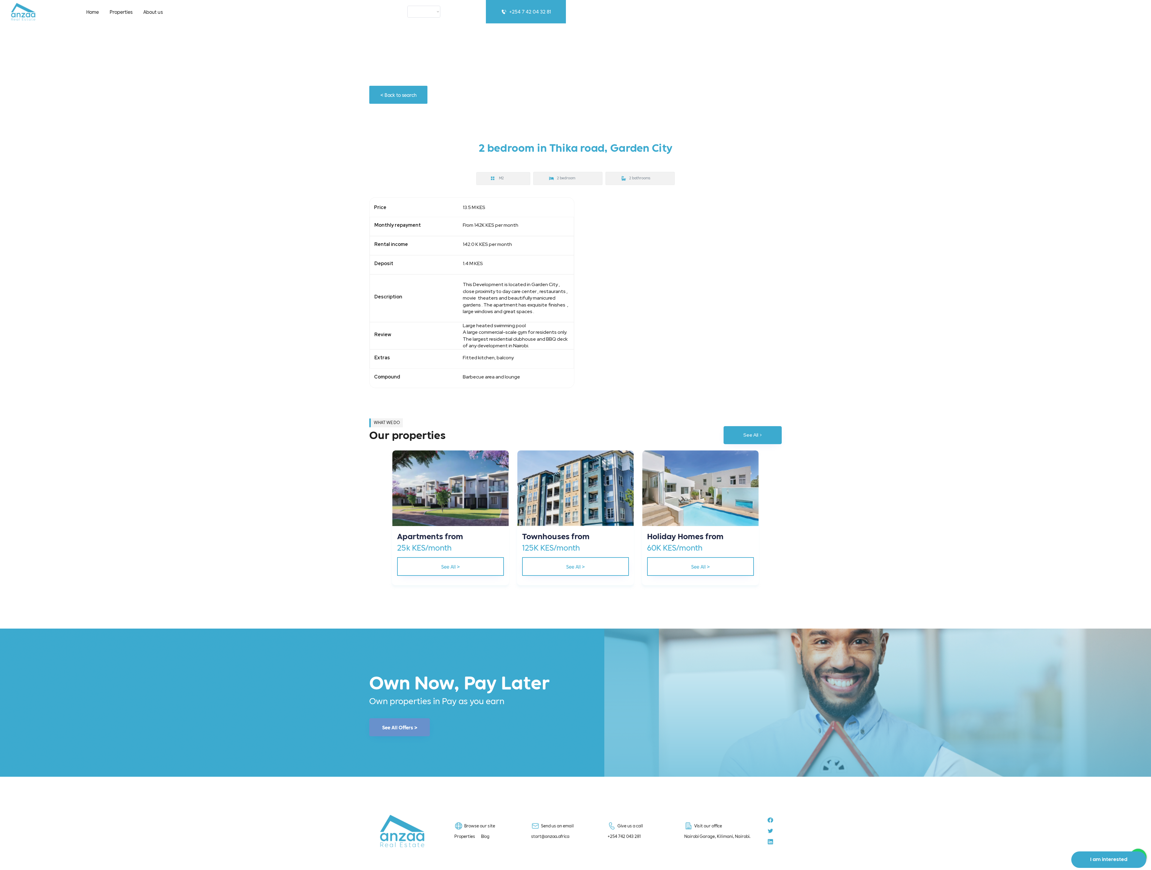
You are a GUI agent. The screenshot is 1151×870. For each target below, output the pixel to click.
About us (153, 11)
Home (92, 11)
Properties (121, 11)
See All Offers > (399, 727)
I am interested (1108, 859)
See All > (752, 435)
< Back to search (398, 94)
